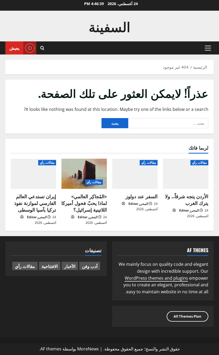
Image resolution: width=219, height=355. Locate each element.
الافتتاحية (50, 266)
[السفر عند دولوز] (135, 174)
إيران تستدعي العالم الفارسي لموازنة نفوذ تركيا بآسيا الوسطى (35, 203)
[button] (208, 48)
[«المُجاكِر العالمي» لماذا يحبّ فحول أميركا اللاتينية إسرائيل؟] (84, 174)
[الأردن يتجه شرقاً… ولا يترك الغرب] (185, 174)
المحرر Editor (189, 210)
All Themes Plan (187, 316)
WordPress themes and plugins (156, 278)
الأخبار (69, 266)
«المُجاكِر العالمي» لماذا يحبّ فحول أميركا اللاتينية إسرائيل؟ (84, 203)
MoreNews (88, 349)
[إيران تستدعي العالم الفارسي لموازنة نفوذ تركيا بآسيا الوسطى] (33, 174)
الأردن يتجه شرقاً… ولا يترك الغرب (186, 199)
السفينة (109, 26)
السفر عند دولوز (142, 196)
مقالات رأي (199, 162)
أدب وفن (89, 266)
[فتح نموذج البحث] (42, 48)
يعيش (14, 48)
